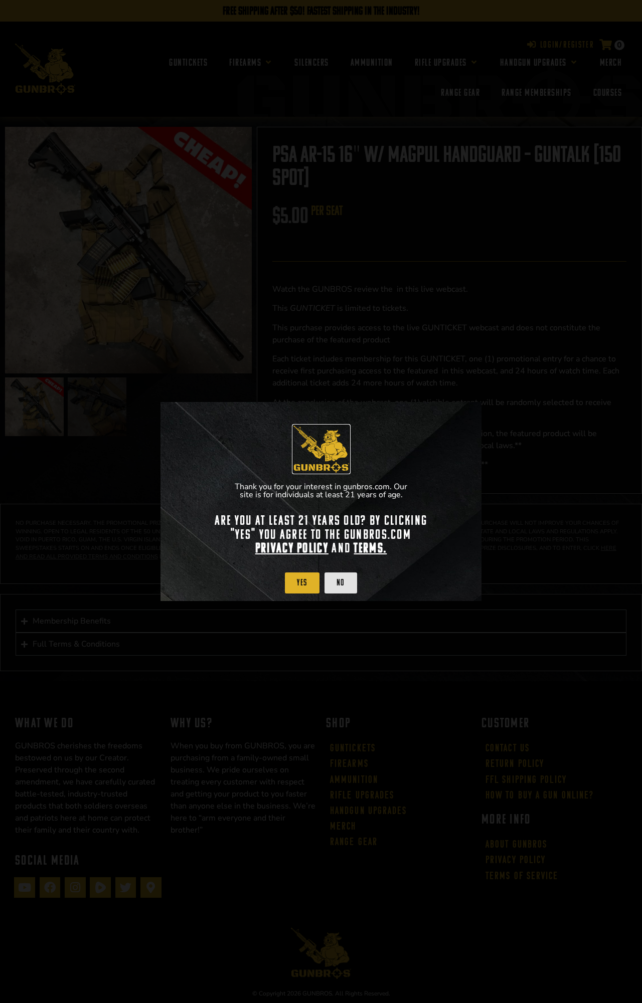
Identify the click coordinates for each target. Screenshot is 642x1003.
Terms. (370, 548)
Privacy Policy (292, 548)
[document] (321, 501)
